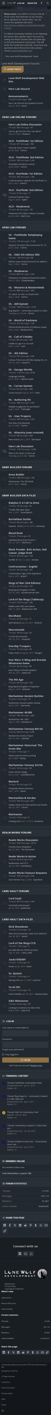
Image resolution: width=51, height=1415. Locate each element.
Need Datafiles (15, 994)
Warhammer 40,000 (20, 712)
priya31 (24, 576)
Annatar (35, 559)
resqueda (26, 639)
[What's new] (41, 3)
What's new (7, 1291)
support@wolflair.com (21, 50)
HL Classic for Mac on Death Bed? (24, 294)
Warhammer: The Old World (21, 481)
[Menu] (4, 3)
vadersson (26, 673)
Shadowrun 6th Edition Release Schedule (26, 213)
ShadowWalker (28, 280)
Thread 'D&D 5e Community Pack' (23, 1112)
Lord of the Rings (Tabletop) (26, 599)
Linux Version (14, 879)
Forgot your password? (13, 1049)
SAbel (29, 966)
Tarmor (23, 150)
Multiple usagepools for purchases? (24, 406)
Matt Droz (25, 216)
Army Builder (16, 474)
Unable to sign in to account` (21, 343)
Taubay (22, 758)
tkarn (37, 392)
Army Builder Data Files (19, 495)
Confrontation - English (23, 566)
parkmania (25, 908)
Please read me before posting (22, 755)
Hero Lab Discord (19, 88)
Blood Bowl (16, 533)
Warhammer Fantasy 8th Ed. (26, 728)
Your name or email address (15, 1027)
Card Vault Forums (15, 891)
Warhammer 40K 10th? (19, 719)
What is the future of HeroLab (22, 453)
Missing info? (14, 980)
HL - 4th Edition (18, 353)
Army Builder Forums (17, 467)
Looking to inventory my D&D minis (24, 1007)
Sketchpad (36, 439)
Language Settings (17, 376)
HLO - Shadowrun (19, 206)
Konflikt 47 (13, 559)
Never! (11, 966)
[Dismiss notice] (46, 14)
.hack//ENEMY (17, 959)
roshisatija (40, 526)
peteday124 (27, 722)
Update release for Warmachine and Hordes (28, 805)
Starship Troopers (20, 646)
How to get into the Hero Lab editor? (25, 131)
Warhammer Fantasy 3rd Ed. (26, 765)
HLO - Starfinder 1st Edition (25, 173)
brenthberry (26, 866)
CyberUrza (25, 1010)
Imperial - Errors (16, 526)
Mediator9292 (26, 329)
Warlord (13, 781)
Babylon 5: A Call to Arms (24, 502)
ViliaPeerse (26, 542)
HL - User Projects (20, 416)
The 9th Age (16, 679)
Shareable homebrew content (22, 164)
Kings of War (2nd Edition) (24, 583)
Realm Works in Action (22, 856)
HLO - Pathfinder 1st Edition (26, 141)
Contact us (5, 1382)
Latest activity (7, 1309)
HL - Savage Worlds (20, 369)
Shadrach (26, 134)
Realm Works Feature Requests (28, 872)
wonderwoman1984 (30, 592)
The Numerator (28, 849)
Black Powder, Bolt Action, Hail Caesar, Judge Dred (28, 551)
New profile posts (8, 1303)
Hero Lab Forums (14, 227)
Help (3, 1399)
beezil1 (25, 936)
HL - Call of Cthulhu (20, 336)
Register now (36, 1065)
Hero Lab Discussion (21, 446)
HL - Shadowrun (18, 271)
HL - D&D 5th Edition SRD (24, 254)
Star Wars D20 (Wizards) (19, 423)
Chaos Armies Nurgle (18, 772)
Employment (10, 1284)
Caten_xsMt (26, 952)
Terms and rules (8, 1387)
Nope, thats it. (15, 653)
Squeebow (37, 879)
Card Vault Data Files (17, 919)
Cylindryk (25, 738)
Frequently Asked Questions (21, 788)
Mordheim (15, 615)
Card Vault (15, 898)
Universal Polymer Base (19, 197)
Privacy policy (7, 1393)
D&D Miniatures (18, 1000)
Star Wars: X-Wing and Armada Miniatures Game (27, 661)
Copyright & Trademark (14, 1289)
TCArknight (25, 409)
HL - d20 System (18, 303)
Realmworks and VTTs (18, 863)
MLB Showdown (18, 926)
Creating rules (15, 821)
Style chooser (9, 1376)
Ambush (38, 622)
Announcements (18, 96)
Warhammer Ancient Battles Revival (24, 703)
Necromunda (16, 629)
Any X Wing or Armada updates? (23, 670)
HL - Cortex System (20, 385)
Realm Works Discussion (23, 840)
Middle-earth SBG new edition (22, 606)
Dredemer (38, 821)
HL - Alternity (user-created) (26, 432)
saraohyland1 (27, 512)
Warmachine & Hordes (22, 797)
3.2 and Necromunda (18, 636)
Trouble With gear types (19, 509)
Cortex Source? (15, 392)
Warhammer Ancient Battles (26, 696)
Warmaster (15, 814)
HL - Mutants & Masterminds (26, 287)
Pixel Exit (14, 1371)
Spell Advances (15, 622)
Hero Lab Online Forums (19, 117)
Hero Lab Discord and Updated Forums (25, 103)
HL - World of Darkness (23, 320)
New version (14, 439)
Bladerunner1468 (29, 609)
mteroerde (25, 705)
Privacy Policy (10, 1286)
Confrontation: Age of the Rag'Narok (25, 573)
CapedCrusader (27, 379)
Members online (15, 1161)
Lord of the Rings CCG (22, 943)
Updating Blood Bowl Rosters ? (22, 540)
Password (7, 1039)
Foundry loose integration (20, 847)
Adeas (23, 791)
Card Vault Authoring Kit (19, 905)
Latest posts (6, 1297)
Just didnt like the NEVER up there (23, 950)
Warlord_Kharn (41, 994)
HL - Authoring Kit (20, 399)
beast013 (26, 362)
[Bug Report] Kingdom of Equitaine (24, 686)
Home (3, 1405)
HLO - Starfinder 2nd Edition (26, 190)
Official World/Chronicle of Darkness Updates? (29, 327)
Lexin (23, 346)
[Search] (47, 3)
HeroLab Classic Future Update (22, 147)
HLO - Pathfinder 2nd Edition (26, 157)
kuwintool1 (44, 1206)
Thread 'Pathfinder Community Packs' (24, 1082)
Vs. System (15, 973)
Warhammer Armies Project (21, 735)
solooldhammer (28, 774)
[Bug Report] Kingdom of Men (22, 590)
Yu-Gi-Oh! (14, 987)
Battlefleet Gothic (20, 519)
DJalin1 (25, 199)
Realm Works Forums (16, 832)
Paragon (38, 653)
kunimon (37, 980)
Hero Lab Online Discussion (25, 124)
